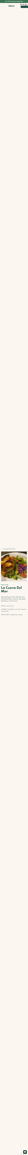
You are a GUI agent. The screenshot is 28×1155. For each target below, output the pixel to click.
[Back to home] (11, 6)
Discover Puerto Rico (9, 549)
